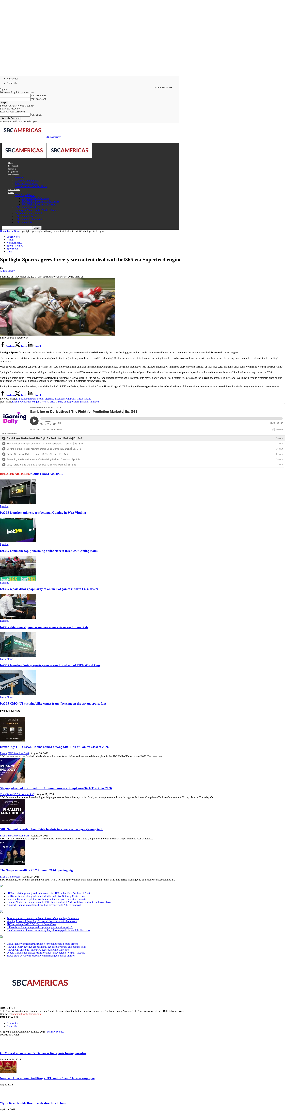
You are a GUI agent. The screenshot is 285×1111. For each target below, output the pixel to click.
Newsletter (12, 78)
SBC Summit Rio (24, 222)
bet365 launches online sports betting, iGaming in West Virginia (43, 512)
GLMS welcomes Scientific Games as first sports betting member (43, 1053)
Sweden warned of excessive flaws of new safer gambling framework (43, 918)
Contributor (14, 876)
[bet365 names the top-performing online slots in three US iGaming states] (18, 541)
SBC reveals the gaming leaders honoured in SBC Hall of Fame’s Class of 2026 (48, 893)
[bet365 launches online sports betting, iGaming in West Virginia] (18, 503)
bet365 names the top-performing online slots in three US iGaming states (48, 551)
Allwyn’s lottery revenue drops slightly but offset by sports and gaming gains (46, 946)
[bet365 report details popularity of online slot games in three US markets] (18, 579)
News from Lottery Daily (31, 937)
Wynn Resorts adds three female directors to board (34, 1103)
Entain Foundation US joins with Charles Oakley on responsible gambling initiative (55, 401)
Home (11, 163)
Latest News (13, 231)
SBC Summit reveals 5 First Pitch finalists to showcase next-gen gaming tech (51, 829)
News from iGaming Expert (32, 911)
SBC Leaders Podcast (26, 183)
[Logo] (24, 157)
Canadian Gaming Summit (29, 213)
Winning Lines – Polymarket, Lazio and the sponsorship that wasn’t (42, 921)
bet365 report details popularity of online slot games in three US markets (49, 589)
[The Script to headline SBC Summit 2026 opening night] (12, 864)
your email (36, 114)
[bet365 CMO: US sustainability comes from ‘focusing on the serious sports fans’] (18, 694)
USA (9, 251)
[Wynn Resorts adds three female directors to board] (8, 1096)
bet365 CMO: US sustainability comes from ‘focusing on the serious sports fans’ (53, 703)
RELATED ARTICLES (15, 473)
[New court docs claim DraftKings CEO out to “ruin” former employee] (8, 1071)
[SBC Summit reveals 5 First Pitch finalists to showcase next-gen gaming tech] (12, 822)
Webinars (20, 177)
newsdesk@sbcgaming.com (26, 1014)
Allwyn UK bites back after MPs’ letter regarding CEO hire (38, 949)
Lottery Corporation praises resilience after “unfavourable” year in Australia (46, 952)
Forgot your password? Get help (17, 105)
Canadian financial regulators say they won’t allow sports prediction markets (46, 899)
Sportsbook (13, 166)
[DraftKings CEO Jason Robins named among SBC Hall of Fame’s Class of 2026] (12, 740)
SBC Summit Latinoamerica (29, 219)
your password (38, 98)
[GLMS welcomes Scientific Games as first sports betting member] (8, 1046)
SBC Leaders (14, 189)
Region (10, 239)
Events (11, 192)
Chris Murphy (7, 270)
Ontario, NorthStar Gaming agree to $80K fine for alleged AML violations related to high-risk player (59, 902)
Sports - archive (15, 245)
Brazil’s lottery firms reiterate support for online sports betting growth (42, 943)
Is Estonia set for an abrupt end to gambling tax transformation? (40, 927)
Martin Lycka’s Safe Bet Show (31, 186)
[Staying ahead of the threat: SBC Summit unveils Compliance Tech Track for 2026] (12, 781)
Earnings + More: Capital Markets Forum (36, 210)
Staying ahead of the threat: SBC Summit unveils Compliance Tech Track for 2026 (56, 788)
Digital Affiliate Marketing (35, 198)
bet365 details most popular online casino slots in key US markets (44, 627)
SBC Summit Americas (27, 207)
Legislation (13, 171)
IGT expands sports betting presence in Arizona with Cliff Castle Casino (53, 398)
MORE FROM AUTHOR (46, 473)
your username (38, 95)
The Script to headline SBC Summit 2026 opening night (38, 870)
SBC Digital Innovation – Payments (40, 201)
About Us (12, 83)
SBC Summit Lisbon (26, 216)
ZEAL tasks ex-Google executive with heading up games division (41, 955)
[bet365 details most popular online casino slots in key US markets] (18, 617)
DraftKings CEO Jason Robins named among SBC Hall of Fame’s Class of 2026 (54, 747)
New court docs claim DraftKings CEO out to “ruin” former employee (47, 1078)
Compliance (6, 794)
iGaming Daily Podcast (27, 180)
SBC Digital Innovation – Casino (38, 204)
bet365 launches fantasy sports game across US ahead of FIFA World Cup (50, 665)
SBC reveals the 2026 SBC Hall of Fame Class (31, 924)
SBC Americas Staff (18, 753)
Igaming (12, 169)
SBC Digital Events (25, 195)
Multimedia (13, 174)
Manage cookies (55, 1031)
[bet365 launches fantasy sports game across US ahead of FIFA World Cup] (18, 656)
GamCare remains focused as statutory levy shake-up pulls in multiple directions (48, 930)
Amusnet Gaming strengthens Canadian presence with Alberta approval (44, 905)
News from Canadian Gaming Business (41, 886)
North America (14, 242)
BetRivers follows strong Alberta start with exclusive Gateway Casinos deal (46, 896)
